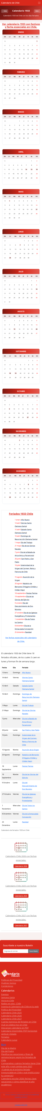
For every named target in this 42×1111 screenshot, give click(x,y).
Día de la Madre (8, 1048)
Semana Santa (8, 997)
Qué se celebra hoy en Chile (14, 1024)
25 (10, 497)
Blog (3, 1044)
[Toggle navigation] (39, 2)
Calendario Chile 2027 (11, 1018)
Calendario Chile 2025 (11, 1012)
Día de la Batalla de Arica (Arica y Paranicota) (29, 722)
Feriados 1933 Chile (21, 513)
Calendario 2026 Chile (21, 1105)
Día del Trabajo (28, 705)
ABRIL (21, 152)
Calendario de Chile (10, 2)
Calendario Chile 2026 (11, 1015)
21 (36, 209)
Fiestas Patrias (27, 766)
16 (37, 169)
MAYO (20, 192)
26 (10, 258)
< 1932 (4, 11)
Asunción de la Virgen (30, 750)
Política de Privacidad (11, 1009)
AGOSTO (21, 311)
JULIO (21, 271)
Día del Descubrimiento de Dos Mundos (29, 786)
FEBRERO (21, 72)
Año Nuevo (26, 672)
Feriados (5, 1037)
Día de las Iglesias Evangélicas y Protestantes (29, 797)
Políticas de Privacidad (11, 980)
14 (26, 169)
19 (15, 373)
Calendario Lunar (9, 1040)
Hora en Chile (7, 1000)
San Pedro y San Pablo (30, 730)
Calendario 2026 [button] (21, 866)
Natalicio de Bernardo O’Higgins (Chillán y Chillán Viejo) (30, 758)
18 (10, 373)
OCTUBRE (21, 391)
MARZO (21, 112)
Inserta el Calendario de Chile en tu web (20, 1006)
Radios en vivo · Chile (11, 1003)
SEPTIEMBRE (21, 351)
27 (27, 417)
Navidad (25, 822)
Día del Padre (7, 1051)
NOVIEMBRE (21, 431)
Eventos (5, 994)
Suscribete (33, 951)
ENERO (21, 32)
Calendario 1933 (21, 10)
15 (31, 169)
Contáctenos (7, 986)
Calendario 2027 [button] (21, 925)
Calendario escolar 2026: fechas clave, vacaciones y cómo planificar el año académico (19, 1081)
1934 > (37, 11)
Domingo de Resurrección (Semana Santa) (30, 697)
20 (36, 329)
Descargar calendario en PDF (15, 1027)
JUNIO (21, 231)
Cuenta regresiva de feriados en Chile (18, 1021)
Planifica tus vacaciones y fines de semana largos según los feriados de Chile (18, 1057)
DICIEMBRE (21, 471)
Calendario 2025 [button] (21, 896)
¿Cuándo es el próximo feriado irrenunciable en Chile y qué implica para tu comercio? (20, 1072)
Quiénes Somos (8, 983)
